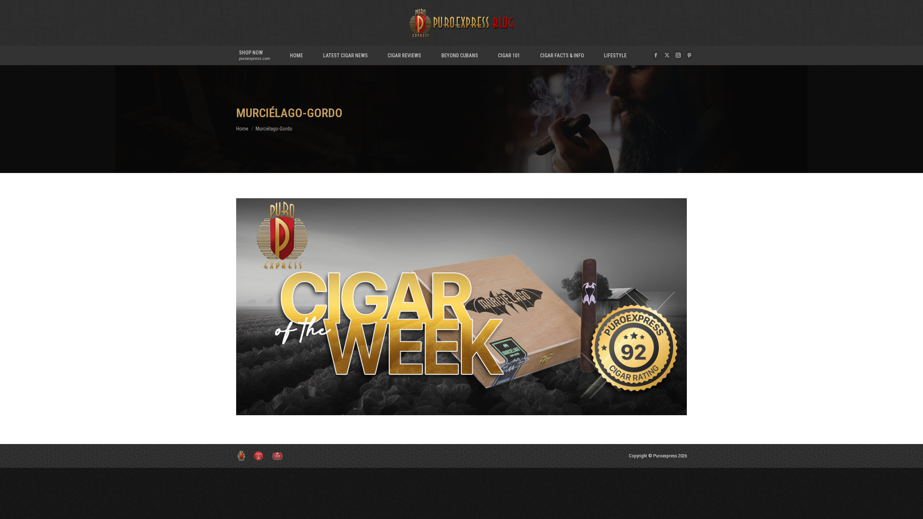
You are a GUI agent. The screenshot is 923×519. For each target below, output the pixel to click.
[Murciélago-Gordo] (461, 306)
